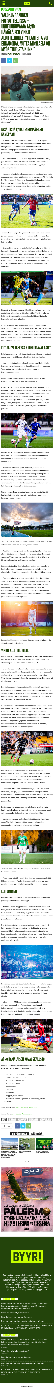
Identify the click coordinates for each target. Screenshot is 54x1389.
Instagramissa (21, 1108)
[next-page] (28, 1161)
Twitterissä (33, 1108)
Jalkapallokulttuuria (11, 9)
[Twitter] (9, 60)
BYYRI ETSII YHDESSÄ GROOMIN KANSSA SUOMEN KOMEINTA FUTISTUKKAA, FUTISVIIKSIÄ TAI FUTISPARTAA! (26, 1326)
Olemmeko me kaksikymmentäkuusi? (15, 1313)
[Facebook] (3, 60)
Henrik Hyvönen (13, 54)
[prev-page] (25, 1161)
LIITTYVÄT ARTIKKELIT (19, 1133)
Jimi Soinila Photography (22, 1114)
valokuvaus (33, 1119)
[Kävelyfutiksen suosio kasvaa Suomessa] (27, 1144)
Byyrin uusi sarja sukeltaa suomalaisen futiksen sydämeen (42, 1152)
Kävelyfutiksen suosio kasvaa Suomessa (25, 1152)
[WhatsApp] (15, 60)
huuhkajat (22, 1119)
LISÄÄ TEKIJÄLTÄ (36, 1133)
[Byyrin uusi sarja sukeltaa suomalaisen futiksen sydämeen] (44, 1144)
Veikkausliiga (45, 1119)
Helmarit (12, 1119)
